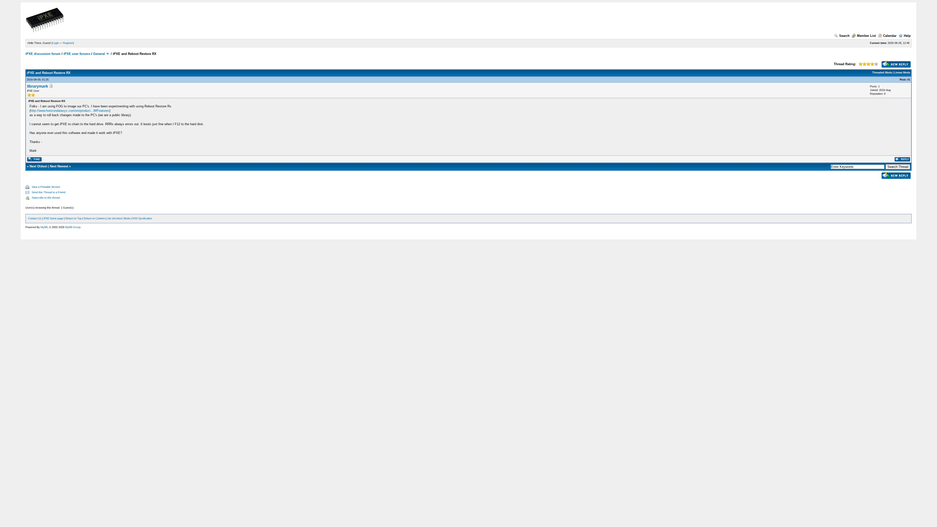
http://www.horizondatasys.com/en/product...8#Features (70, 110)
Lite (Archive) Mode (118, 218)
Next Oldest (38, 166)
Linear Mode (902, 72)
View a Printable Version (46, 186)
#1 (908, 79)
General (99, 54)
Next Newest (59, 166)
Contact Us (34, 218)
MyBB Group (73, 227)
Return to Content (94, 218)
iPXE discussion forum (43, 54)
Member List (866, 36)
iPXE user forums (76, 54)
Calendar (889, 36)
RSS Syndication (142, 218)
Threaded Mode (882, 72)
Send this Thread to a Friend (48, 192)
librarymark (37, 86)
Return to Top (73, 218)
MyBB (44, 227)
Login (55, 42)
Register (68, 42)
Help (907, 36)
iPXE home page (53, 218)
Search (844, 36)
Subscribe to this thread (46, 197)
